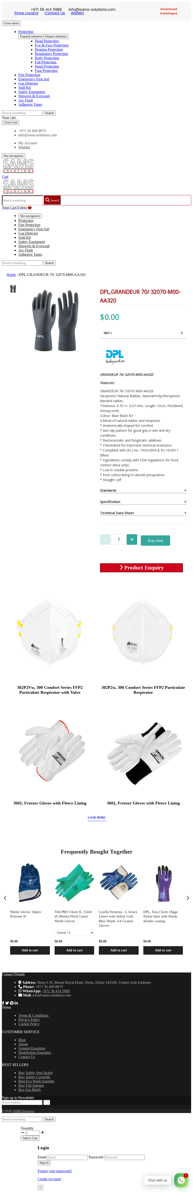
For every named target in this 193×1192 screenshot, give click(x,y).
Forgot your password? (55, 1171)
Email (42, 1157)
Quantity (27, 1128)
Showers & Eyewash (34, 96)
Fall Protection (45, 62)
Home (11, 275)
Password (96, 1157)
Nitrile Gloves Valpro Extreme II (25, 914)
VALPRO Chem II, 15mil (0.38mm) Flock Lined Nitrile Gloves (73, 916)
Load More (96, 817)
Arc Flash (25, 100)
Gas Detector (28, 83)
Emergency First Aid (33, 79)
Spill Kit (24, 88)
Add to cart (30, 950)
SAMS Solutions (23, 1111)
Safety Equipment (31, 92)
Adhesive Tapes (30, 104)
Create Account (49, 1179)
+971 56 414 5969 (56, 991)
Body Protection (47, 58)
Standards (108, 490)
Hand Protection (47, 66)
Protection (25, 32)
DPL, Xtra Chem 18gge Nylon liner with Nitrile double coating (160, 916)
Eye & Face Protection (51, 45)
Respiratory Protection (51, 54)
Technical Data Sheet (117, 512)
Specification (110, 501)
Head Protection (47, 41)
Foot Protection (46, 71)
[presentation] (5, 898)
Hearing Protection (49, 49)
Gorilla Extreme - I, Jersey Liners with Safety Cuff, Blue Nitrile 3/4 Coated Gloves (118, 919)
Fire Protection (29, 75)
